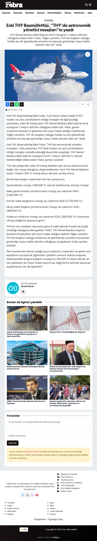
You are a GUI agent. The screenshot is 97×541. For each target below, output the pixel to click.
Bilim (52, 505)
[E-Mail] (23, 292)
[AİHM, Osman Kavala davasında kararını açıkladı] (27, 387)
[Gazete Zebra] (14, 5)
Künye (53, 514)
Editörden (79, 13)
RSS (25, 529)
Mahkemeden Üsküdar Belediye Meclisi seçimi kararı (26, 367)
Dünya (68, 13)
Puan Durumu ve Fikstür (71, 482)
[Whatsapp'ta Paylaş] (17, 104)
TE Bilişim (55, 537)
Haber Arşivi (66, 491)
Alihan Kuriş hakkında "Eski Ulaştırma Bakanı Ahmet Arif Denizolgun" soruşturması (68, 368)
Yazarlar (6, 13)
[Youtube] (37, 495)
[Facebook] (23, 495)
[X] (27, 495)
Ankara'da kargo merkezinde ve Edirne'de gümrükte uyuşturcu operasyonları (22, 334)
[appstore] (40, 519)
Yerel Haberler (56, 511)
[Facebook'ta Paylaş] (7, 104)
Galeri (52, 508)
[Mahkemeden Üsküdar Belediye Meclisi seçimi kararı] (27, 352)
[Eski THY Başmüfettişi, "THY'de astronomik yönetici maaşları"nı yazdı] (48, 75)
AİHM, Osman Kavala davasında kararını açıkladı (26, 402)
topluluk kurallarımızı (32, 451)
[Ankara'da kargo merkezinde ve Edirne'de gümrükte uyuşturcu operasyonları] (27, 318)
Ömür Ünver (27, 286)
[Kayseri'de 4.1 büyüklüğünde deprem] (70, 318)
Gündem (29, 13)
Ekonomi (18, 13)
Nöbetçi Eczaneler (69, 474)
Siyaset (41, 13)
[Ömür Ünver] (13, 287)
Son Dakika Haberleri (70, 488)
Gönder (13, 443)
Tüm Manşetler (68, 485)
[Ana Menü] (90, 4)
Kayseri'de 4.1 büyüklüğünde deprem (68, 332)
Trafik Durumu (67, 480)
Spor (90, 13)
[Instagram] (32, 495)
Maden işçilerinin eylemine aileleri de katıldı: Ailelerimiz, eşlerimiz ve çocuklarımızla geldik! (68, 403)
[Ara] (86, 4)
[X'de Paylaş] (12, 104)
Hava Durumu (67, 477)
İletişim (10, 514)
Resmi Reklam (54, 13)
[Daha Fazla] (22, 104)
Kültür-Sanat (13, 508)
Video (10, 505)
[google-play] (55, 519)
